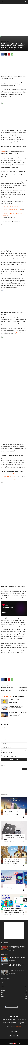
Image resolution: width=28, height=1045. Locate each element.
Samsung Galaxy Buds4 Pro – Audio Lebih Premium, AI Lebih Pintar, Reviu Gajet (14, 837)
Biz (5, 5)
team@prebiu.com (17, 1026)
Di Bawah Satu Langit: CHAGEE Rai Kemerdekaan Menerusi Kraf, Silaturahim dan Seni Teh (13, 861)
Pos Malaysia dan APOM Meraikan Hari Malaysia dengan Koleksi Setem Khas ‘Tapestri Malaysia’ (18, 701)
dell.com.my (11, 473)
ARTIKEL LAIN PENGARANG (19, 696)
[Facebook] (2, 54)
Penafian (20, 1041)
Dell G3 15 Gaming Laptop (9, 476)
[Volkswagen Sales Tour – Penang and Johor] (4, 959)
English (5, 41)
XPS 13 (21, 257)
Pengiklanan (8, 1041)
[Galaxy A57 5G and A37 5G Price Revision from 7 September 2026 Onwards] (4, 708)
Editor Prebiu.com (6, 49)
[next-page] (4, 719)
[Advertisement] (14, 21)
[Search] (26, 2)
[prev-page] (2, 719)
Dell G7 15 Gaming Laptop (9, 479)
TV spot (16, 332)
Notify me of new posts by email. (9, 756)
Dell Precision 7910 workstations (10, 206)
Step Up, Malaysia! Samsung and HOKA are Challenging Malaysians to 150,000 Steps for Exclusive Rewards (14, 910)
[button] (2, 2)
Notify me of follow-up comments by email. (11, 755)
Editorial (3, 1041)
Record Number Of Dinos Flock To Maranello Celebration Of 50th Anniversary (7, 690)
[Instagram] (14, 1036)
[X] (5, 54)
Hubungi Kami (15, 1041)
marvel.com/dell (22, 450)
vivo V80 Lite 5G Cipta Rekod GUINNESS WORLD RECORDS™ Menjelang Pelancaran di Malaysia (18, 714)
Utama (2, 5)
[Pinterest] (9, 54)
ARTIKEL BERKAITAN (6, 696)
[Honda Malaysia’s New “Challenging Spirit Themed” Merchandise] (4, 966)
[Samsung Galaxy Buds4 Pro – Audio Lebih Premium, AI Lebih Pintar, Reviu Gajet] (14, 830)
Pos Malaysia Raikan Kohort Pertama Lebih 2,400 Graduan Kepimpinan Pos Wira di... (17, 948)
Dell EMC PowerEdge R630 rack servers (12, 209)
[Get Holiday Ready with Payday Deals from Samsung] (14, 879)
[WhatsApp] (12, 54)
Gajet (8, 41)
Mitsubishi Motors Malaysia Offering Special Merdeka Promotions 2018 (20, 690)
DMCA (25, 1041)
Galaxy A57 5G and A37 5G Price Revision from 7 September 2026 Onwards (16, 707)
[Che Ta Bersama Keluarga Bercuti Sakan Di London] (4, 972)
